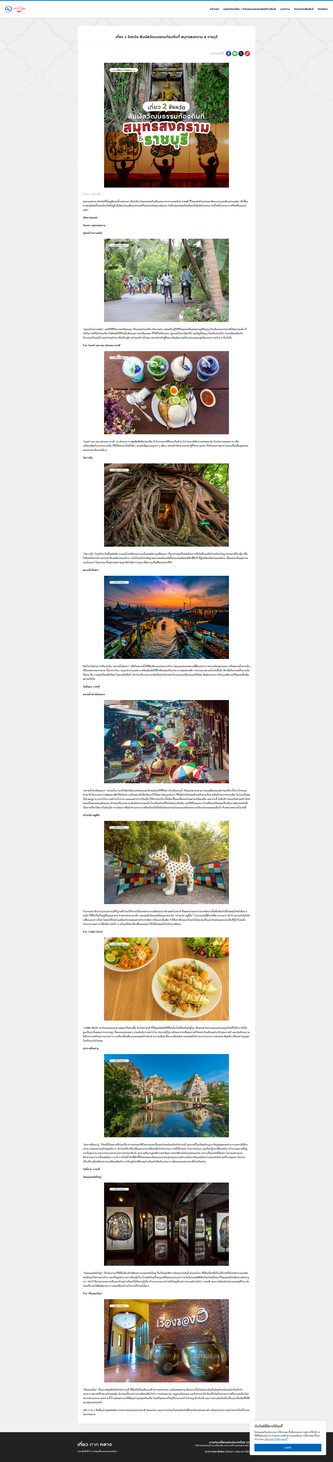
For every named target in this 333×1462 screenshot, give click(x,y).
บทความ (285, 9)
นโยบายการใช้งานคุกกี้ (276, 1439)
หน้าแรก (214, 9)
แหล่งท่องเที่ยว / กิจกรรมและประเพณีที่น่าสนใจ (249, 9)
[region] (288, 1438)
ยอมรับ (288, 1448)
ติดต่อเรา (323, 9)
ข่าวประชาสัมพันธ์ (304, 9)
